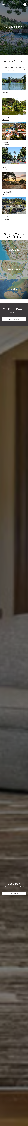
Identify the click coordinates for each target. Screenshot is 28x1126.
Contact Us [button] (14, 893)
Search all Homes (14, 319)
